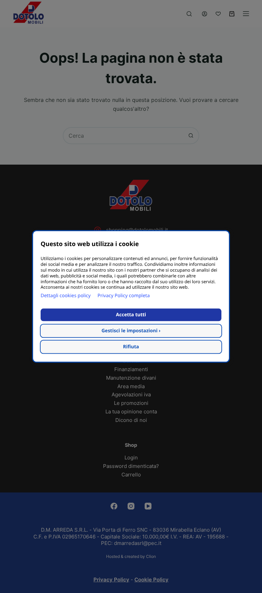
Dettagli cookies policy (66, 296)
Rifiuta (131, 347)
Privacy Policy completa (124, 296)
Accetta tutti (131, 315)
